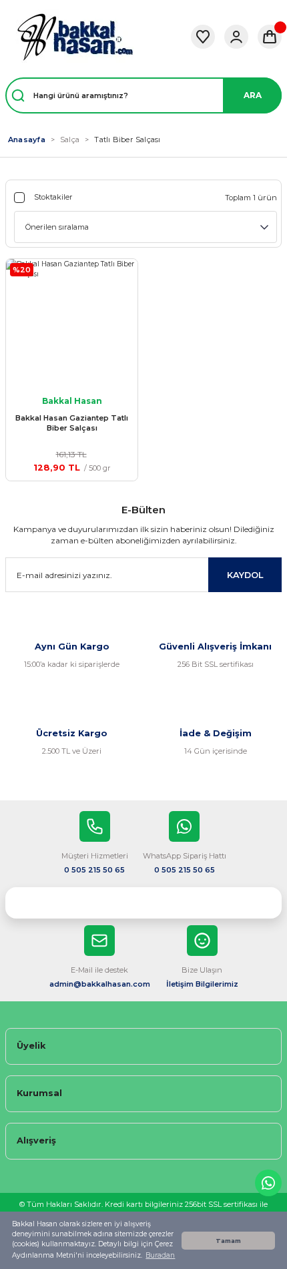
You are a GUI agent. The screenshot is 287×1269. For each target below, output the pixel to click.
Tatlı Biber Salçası (127, 139)
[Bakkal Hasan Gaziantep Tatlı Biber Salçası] (71, 325)
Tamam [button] (228, 1240)
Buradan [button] (160, 1255)
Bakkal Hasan (72, 401)
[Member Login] (236, 37)
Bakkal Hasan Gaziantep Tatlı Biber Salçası (71, 423)
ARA (253, 95)
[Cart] (270, 37)
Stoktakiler (53, 197)
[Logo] (74, 36)
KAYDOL (245, 575)
